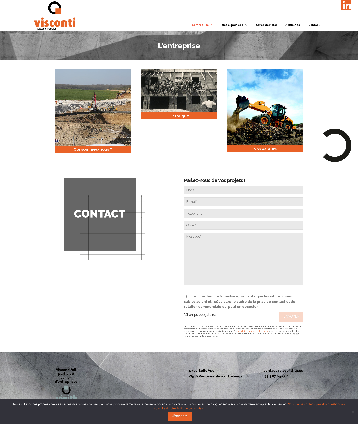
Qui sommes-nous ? (93, 149)
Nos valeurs (265, 149)
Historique (179, 116)
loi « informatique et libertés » (253, 331)
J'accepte (180, 416)
